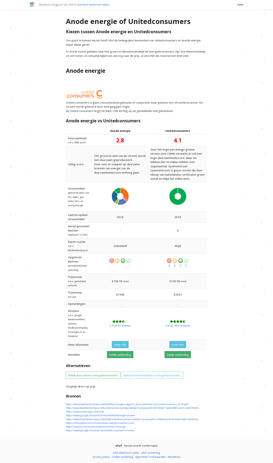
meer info (120, 344)
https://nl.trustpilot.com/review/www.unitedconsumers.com (100, 423)
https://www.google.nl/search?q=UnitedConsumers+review (100, 430)
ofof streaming (150, 452)
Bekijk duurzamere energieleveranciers (93, 375)
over (240, 4)
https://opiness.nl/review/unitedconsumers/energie (96, 426)
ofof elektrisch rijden (126, 452)
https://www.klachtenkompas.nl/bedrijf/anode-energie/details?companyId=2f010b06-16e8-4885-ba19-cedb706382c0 (134, 408)
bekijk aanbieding (120, 354)
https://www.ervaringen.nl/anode (85, 411)
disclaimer (174, 457)
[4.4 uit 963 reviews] (178, 321)
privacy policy (101, 457)
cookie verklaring (122, 457)
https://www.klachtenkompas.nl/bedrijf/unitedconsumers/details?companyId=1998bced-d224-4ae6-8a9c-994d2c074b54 (135, 419)
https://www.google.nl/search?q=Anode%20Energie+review (100, 415)
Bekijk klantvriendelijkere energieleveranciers (152, 375)
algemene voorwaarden (150, 457)
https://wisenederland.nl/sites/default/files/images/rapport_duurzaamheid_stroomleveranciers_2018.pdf (127, 404)
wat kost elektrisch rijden (93, 4)
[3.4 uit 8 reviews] (120, 321)
